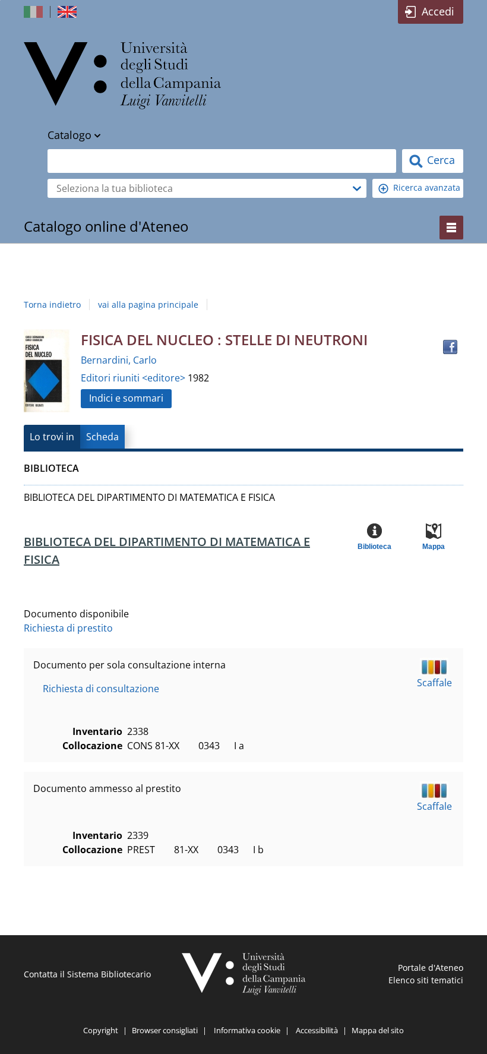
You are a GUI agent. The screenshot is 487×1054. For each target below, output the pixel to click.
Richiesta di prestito (68, 628)
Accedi (438, 11)
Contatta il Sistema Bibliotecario (87, 974)
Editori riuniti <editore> (134, 377)
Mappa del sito (378, 1030)
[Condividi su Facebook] (450, 347)
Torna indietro (52, 304)
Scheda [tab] (102, 436)
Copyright (100, 1030)
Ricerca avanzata (426, 187)
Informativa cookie (247, 1030)
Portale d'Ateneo (430, 967)
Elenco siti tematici (425, 980)
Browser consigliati (165, 1030)
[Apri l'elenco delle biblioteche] (356, 188)
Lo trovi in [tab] (52, 436)
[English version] (68, 12)
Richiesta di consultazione (101, 688)
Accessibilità (317, 1030)
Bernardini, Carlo (119, 360)
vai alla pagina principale (148, 304)
